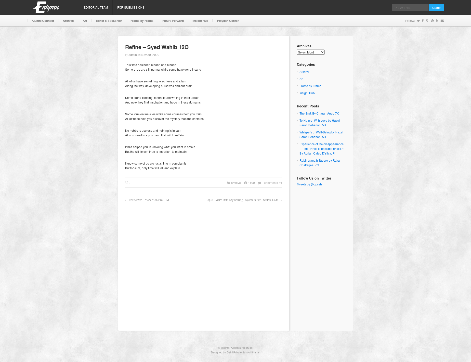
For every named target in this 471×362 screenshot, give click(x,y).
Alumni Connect (43, 20)
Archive (68, 20)
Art (85, 20)
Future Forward (173, 20)
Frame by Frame (142, 20)
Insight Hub (200, 20)
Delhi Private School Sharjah (243, 352)
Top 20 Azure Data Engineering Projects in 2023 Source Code (242, 200)
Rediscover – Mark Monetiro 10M (149, 200)
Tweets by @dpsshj (310, 184)
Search (436, 7)
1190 (251, 183)
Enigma (225, 347)
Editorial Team (96, 7)
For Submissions (130, 7)
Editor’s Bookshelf (109, 20)
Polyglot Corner (228, 20)
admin (133, 55)
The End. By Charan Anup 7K (319, 113)
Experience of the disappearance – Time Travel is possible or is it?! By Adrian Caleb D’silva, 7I (322, 148)
